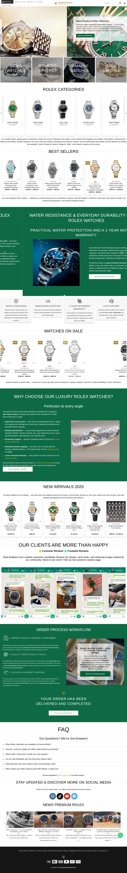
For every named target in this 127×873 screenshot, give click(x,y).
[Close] (95, 414)
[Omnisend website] (63, 457)
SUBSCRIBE (80, 441)
